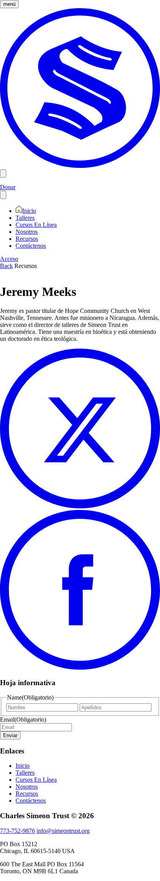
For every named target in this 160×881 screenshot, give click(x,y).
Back (6, 266)
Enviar (10, 735)
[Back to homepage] (80, 165)
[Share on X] (80, 506)
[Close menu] (3, 195)
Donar (8, 187)
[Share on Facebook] (80, 667)
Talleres (25, 217)
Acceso (9, 259)
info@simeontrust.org (63, 830)
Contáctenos (31, 245)
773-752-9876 (17, 830)
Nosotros (27, 231)
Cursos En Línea (36, 224)
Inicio (29, 210)
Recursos (27, 238)
